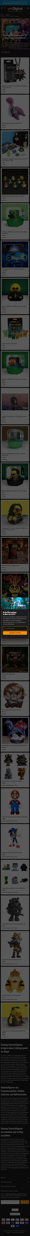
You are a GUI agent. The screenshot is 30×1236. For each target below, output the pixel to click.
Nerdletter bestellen (15, 633)
